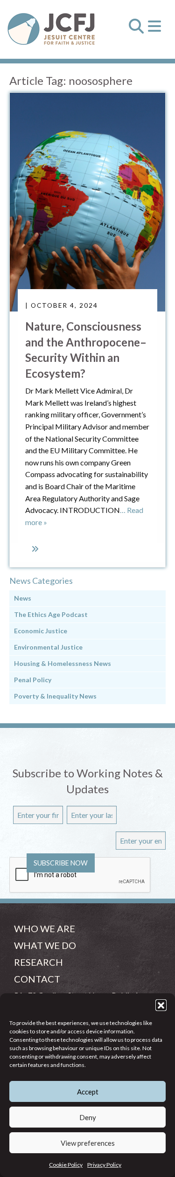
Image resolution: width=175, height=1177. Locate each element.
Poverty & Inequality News (55, 696)
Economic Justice (40, 631)
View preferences (88, 1143)
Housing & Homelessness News (62, 663)
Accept (87, 1091)
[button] (161, 1005)
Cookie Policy (66, 1164)
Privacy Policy (104, 1164)
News (22, 598)
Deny (87, 1117)
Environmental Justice (48, 647)
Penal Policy (32, 680)
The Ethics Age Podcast (51, 614)
